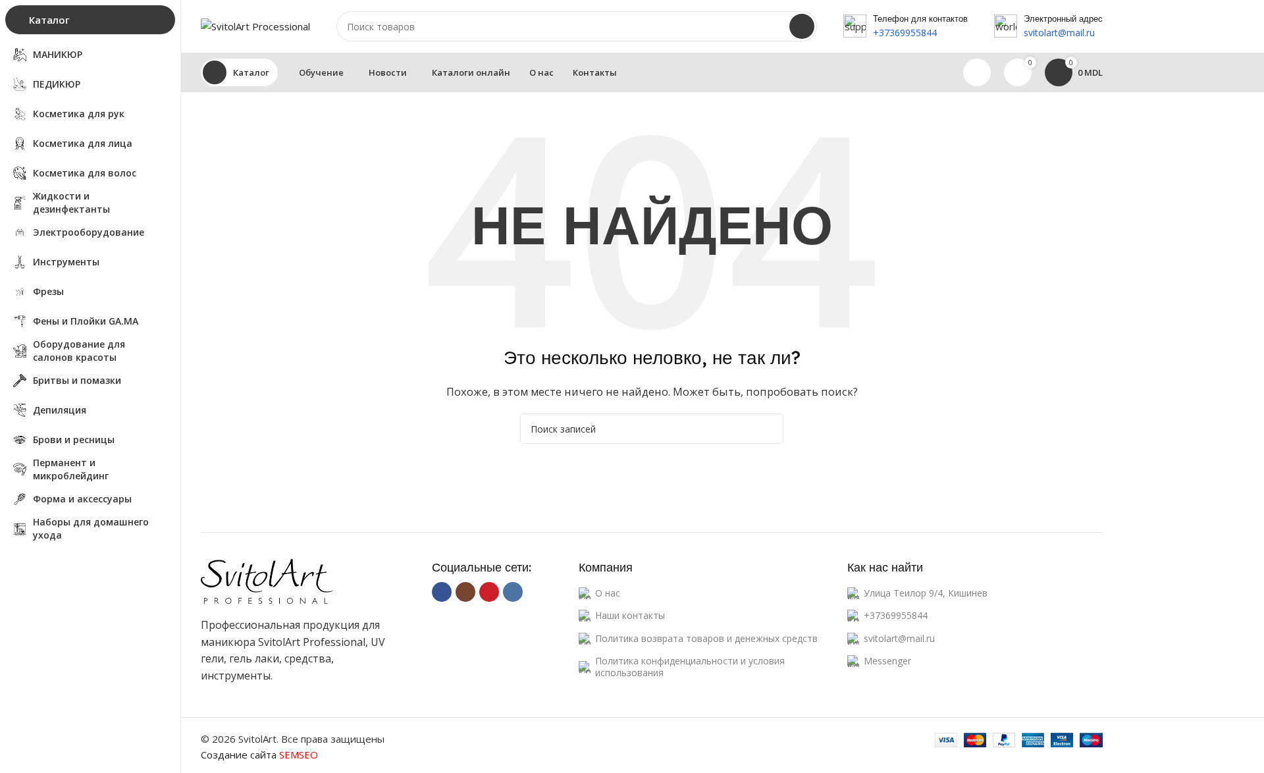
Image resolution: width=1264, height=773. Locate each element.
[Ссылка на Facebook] (442, 592)
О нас (607, 593)
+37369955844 (896, 615)
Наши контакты (630, 615)
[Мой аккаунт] (977, 72)
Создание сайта (259, 754)
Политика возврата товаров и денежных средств (706, 638)
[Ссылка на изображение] (266, 580)
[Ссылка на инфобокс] (905, 27)
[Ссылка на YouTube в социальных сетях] (489, 592)
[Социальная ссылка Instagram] (465, 592)
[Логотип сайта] (255, 25)
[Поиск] (801, 26)
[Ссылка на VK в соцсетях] (513, 592)
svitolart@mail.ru (899, 638)
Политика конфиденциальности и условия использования (690, 666)
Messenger (887, 660)
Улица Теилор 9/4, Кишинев (926, 593)
